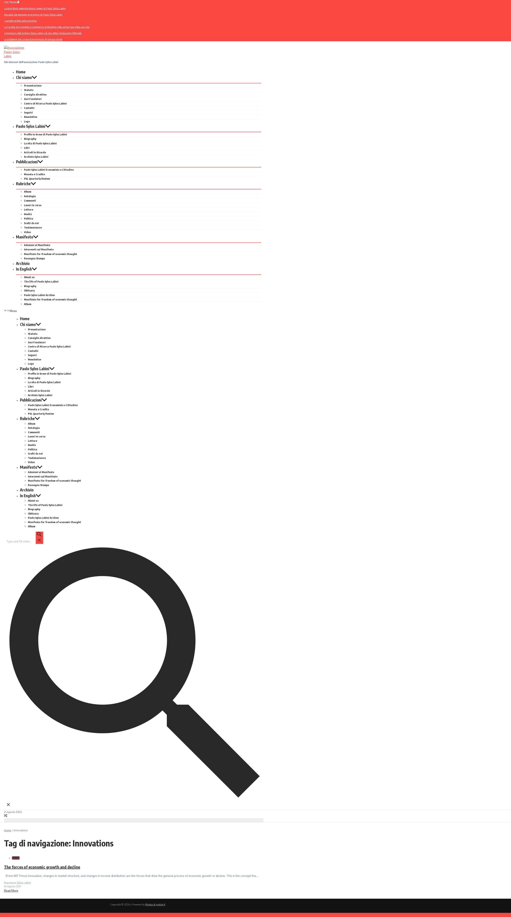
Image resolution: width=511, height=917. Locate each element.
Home (21, 71)
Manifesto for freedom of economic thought (50, 254)
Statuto (28, 90)
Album (27, 191)
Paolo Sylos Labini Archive (39, 295)
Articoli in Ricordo (35, 152)
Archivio (23, 263)
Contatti (29, 107)
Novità (28, 214)
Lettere (28, 209)
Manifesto (24, 236)
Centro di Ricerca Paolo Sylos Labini (45, 103)
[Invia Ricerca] (39, 537)
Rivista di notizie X (155, 904)
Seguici (28, 112)
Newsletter (31, 116)
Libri (27, 147)
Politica (28, 218)
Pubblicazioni (27, 161)
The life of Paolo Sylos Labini (41, 281)
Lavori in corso (32, 205)
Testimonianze (33, 227)
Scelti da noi (31, 223)
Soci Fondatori (33, 98)
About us (29, 277)
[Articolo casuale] (5, 816)
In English (24, 269)
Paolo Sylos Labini (30, 126)
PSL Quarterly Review (37, 178)
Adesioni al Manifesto (37, 245)
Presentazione (33, 85)
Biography (30, 138)
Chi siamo (24, 77)
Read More (11, 890)
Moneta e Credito (34, 174)
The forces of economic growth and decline (42, 866)
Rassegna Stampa (34, 258)
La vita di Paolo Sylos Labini (40, 143)
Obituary (29, 290)
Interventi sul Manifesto (38, 249)
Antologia (30, 196)
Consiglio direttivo (35, 94)
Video (27, 232)
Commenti (30, 200)
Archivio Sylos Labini (36, 156)
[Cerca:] (24, 541)
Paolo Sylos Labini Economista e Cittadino (49, 169)
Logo (27, 121)
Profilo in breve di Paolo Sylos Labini (45, 134)
